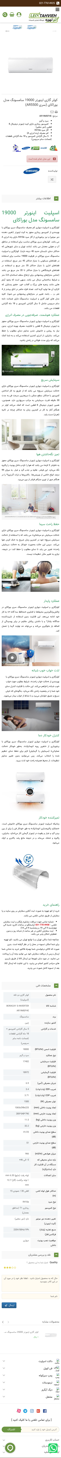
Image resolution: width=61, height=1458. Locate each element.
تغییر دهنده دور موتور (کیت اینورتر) (46, 1221)
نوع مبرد (52, 1202)
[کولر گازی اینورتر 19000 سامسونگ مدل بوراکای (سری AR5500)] (17, 30)
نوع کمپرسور (50, 1208)
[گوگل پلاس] (38, 1411)
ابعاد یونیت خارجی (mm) (45, 1114)
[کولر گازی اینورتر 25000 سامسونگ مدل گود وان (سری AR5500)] (49, 1335)
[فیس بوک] (45, 1411)
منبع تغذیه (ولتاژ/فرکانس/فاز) (47, 1232)
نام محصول (50, 995)
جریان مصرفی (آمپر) (46, 1083)
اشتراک (11, 1429)
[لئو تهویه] (44, 17)
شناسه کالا (51, 1006)
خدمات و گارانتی (48, 1029)
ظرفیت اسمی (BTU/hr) (45, 1049)
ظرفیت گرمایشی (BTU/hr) (48, 1074)
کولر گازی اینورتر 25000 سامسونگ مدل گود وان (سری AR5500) (20, 1332)
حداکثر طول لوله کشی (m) (46, 1193)
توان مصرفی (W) (48, 1101)
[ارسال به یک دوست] (53, 111)
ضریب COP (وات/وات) (45, 1095)
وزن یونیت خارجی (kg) (46, 1126)
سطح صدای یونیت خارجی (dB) (44, 1145)
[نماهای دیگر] (7, 30)
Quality (42, 1262)
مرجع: (55, 115)
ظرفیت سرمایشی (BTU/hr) (48, 1064)
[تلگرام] (25, 1411)
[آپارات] (19, 1411)
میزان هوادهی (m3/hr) (45, 1154)
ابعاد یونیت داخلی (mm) (45, 1107)
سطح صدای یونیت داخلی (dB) (44, 1134)
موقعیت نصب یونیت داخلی (46, 1243)
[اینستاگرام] (32, 1411)
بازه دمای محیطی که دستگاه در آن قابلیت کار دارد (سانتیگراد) (45, 1164)
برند (54, 1017)
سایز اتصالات (50, 1175)
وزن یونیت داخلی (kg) (46, 1120)
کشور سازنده (50, 1023)
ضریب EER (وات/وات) (46, 1089)
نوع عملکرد (51, 1055)
